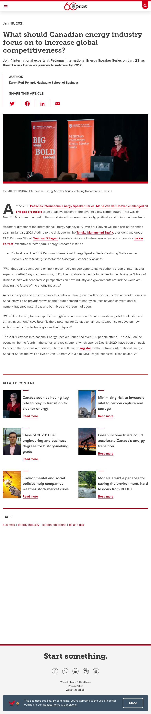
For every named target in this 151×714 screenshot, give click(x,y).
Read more (30, 416)
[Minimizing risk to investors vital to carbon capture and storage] (87, 404)
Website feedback (75, 689)
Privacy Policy (75, 686)
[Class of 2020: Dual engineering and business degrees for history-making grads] (12, 441)
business (9, 524)
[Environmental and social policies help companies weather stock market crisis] (12, 484)
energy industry (28, 524)
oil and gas (76, 524)
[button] (14, 103)
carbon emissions (54, 524)
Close (133, 703)
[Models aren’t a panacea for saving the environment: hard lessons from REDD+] (87, 484)
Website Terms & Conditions (60, 705)
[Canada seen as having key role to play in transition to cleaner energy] (12, 404)
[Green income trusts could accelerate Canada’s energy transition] (87, 441)
